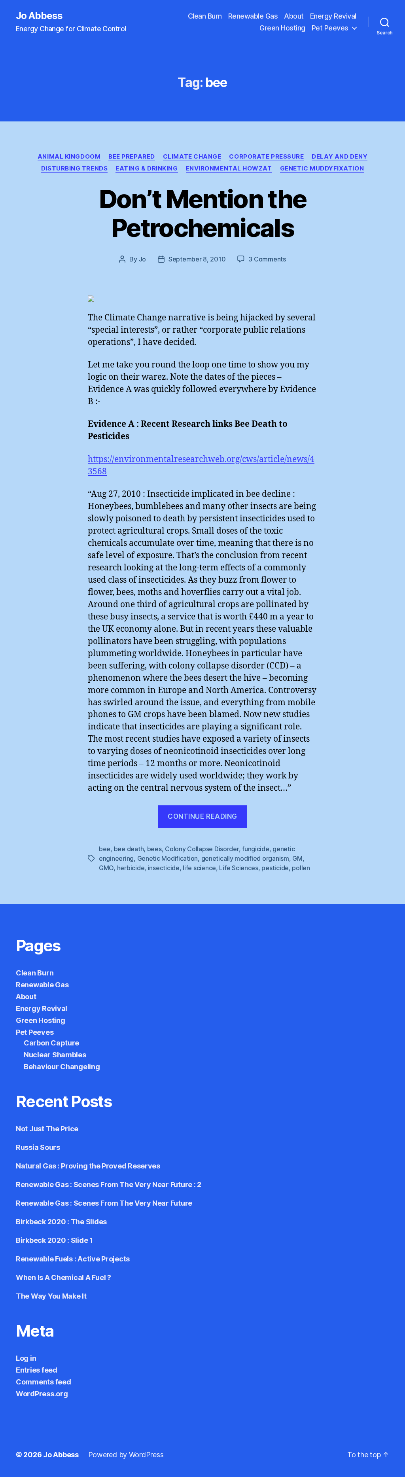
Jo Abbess (39, 16)
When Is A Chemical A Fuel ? (63, 1277)
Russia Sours (38, 1147)
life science (199, 868)
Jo (142, 259)
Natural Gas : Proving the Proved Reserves (88, 1166)
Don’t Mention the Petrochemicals (203, 213)
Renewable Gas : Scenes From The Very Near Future (104, 1203)
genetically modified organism (245, 858)
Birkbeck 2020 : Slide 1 (54, 1240)
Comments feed (43, 1382)
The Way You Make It (51, 1296)
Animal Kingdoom (69, 156)
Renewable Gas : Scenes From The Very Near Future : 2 (108, 1184)
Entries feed (36, 1370)
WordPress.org (42, 1394)
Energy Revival (333, 16)
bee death (129, 849)
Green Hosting (282, 28)
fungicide (255, 849)
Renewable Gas (253, 16)
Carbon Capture (51, 1043)
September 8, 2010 (196, 259)
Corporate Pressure (266, 156)
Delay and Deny (339, 156)
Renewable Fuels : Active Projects (73, 1259)
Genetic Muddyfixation (322, 168)
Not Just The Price (47, 1129)
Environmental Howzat (229, 168)
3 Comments (267, 259)
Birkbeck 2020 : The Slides (61, 1222)
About (294, 16)
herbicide (131, 868)
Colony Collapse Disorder (202, 849)
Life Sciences (238, 868)
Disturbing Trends (74, 168)
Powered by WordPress (126, 1454)
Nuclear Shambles (55, 1055)
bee (104, 849)
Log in (26, 1358)
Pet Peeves (330, 28)
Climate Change (192, 156)
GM (297, 858)
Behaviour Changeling (62, 1066)
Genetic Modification (167, 858)
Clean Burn (205, 16)
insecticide (164, 868)
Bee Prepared (131, 156)
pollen (301, 868)
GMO (106, 868)
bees (154, 849)
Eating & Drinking (146, 168)
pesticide (275, 868)
